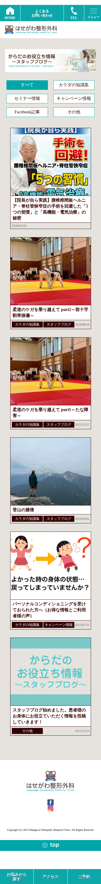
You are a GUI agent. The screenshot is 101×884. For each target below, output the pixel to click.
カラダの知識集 (74, 84)
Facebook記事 (27, 112)
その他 (73, 112)
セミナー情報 (27, 98)
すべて (27, 84)
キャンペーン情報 (74, 98)
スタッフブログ (59, 324)
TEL (74, 18)
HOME (10, 18)
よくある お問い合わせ (42, 13)
